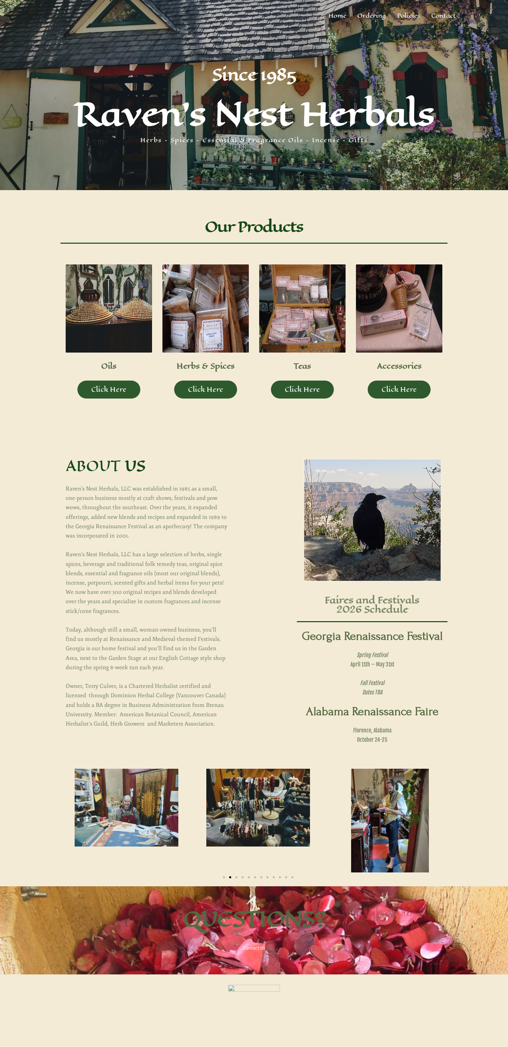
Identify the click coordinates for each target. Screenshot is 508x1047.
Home (337, 15)
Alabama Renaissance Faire (372, 711)
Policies (408, 15)
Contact (443, 15)
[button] (68, 820)
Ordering (371, 15)
